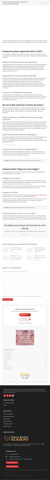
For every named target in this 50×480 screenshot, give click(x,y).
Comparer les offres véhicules (9, 144)
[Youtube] (13, 395)
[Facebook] (4, 395)
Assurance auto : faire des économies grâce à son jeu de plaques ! (25, 160)
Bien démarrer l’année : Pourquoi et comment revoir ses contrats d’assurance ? (16, 257)
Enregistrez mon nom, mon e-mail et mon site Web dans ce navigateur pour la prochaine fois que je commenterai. (23, 296)
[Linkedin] (10, 395)
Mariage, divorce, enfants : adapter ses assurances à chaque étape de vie (40, 249)
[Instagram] (7, 395)
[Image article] (5, 249)
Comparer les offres (25, 234)
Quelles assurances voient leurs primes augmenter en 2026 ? (16, 249)
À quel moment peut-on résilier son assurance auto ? (22, 207)
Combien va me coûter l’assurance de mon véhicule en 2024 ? (40, 257)
